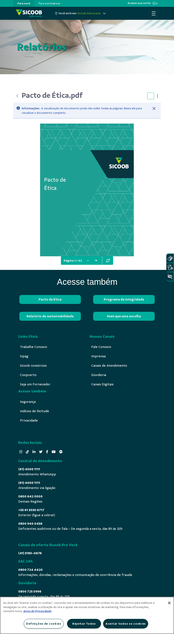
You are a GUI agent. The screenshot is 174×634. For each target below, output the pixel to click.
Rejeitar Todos (84, 623)
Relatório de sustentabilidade (50, 316)
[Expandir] (108, 260)
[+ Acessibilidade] (170, 276)
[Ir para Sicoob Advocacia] (29, 13)
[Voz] (170, 267)
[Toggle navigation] (153, 13)
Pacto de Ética (50, 299)
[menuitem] (23, 3)
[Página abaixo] (96, 260)
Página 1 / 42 (73, 260)
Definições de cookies (43, 623)
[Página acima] (88, 260)
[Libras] (170, 258)
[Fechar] (154, 108)
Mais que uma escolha (124, 316)
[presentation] (23, 3)
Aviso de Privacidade (37, 611)
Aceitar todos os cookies (125, 623)
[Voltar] (17, 96)
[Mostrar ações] (157, 96)
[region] (87, 615)
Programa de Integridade (124, 299)
